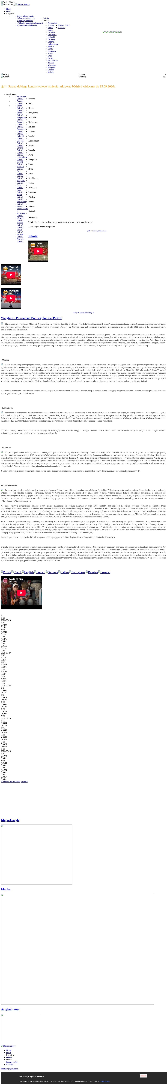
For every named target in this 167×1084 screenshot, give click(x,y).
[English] (28, 572)
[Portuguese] (77, 572)
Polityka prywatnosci (9, 1069)
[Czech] (16, 572)
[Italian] (63, 572)
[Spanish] (104, 572)
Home (8, 1050)
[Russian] (92, 572)
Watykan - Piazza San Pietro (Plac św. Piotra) (31, 318)
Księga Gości (11, 1062)
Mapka (6, 889)
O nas (8, 1053)
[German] (52, 572)
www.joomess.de (99, 231)
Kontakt (9, 1064)
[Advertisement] (20, 799)
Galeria (9, 1057)
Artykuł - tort (10, 1009)
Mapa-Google (10, 820)
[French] (39, 572)
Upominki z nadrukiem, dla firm (14, 781)
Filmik (32, 236)
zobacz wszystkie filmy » (83, 312)
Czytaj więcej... (105, 1081)
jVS (88, 231)
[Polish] (6, 572)
